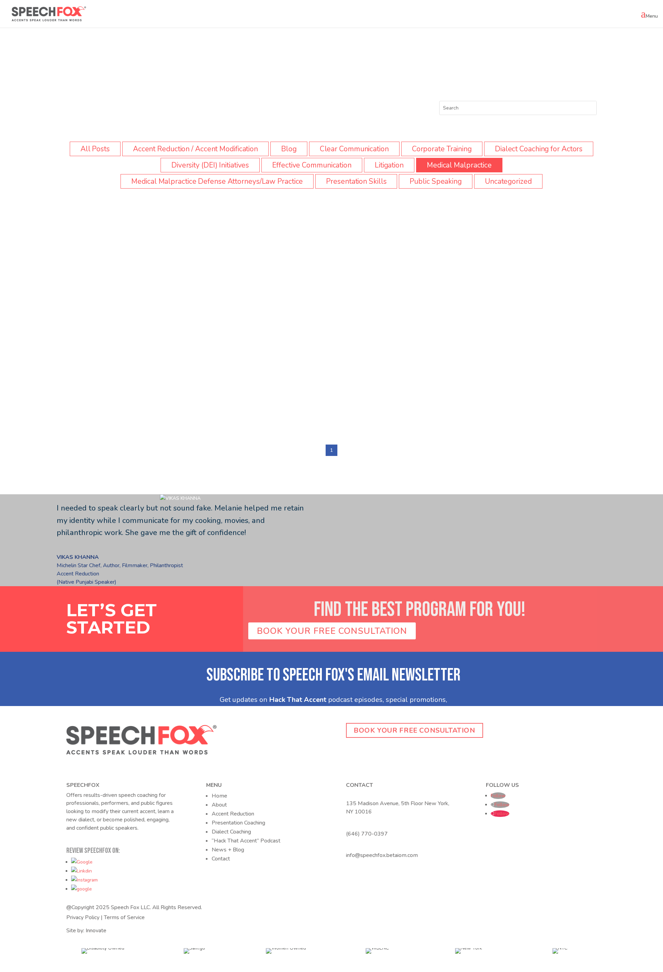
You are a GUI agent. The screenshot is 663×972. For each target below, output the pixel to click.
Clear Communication (354, 149)
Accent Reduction (233, 814)
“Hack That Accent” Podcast (246, 841)
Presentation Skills (356, 181)
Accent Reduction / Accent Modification (195, 149)
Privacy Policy (82, 917)
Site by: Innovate (86, 930)
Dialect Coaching (231, 832)
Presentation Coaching (238, 823)
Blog (289, 149)
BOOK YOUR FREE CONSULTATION (332, 631)
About (219, 805)
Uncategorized (508, 181)
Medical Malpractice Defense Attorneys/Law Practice (217, 181)
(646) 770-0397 (367, 834)
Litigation (389, 165)
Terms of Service (124, 917)
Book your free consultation (414, 730)
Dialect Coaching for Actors (539, 149)
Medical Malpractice (459, 165)
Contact (221, 859)
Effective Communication (312, 165)
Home (219, 796)
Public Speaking (436, 181)
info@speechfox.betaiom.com (382, 855)
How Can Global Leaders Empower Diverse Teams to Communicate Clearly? (188, 386)
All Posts (95, 149)
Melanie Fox (83, 234)
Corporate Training (442, 149)
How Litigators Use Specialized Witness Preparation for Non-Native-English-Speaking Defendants (227, 316)
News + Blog (228, 850)
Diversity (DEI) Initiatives (210, 165)
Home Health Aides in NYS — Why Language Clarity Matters (162, 245)
